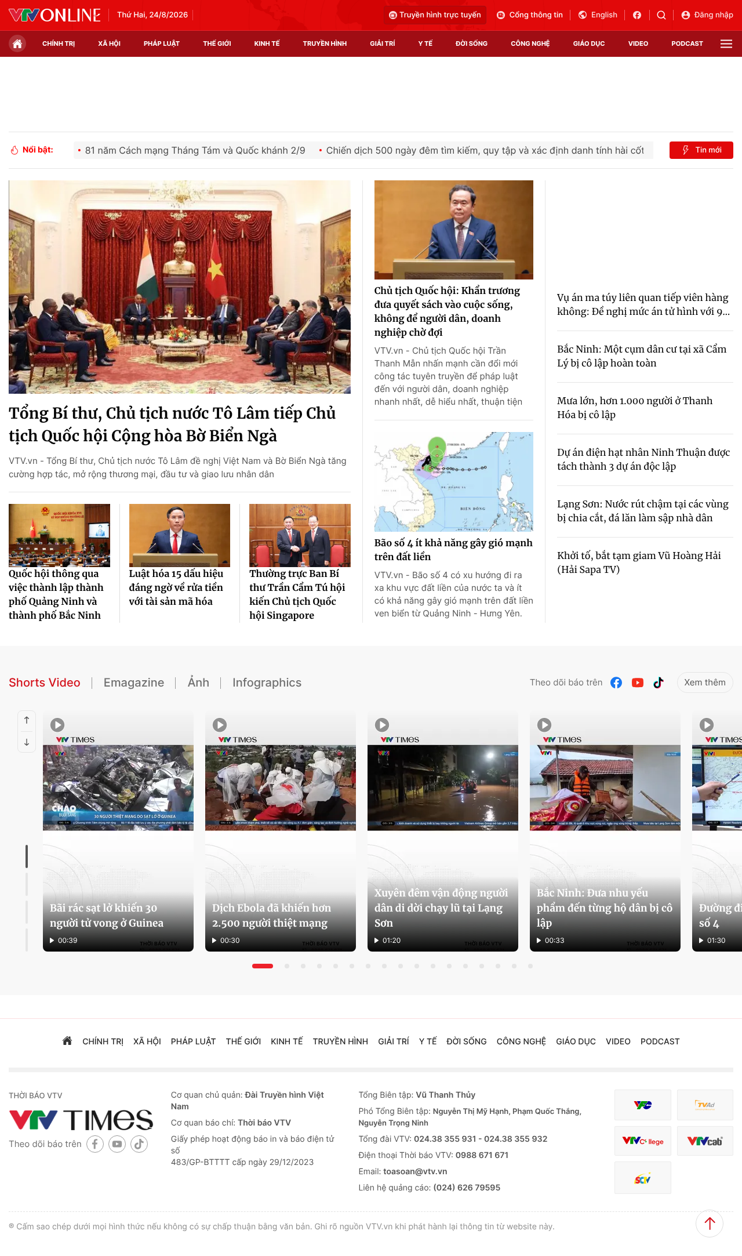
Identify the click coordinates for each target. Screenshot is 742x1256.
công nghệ (530, 43)
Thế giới (217, 43)
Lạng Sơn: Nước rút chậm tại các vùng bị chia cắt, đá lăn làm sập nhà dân (642, 511)
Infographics (266, 682)
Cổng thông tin (536, 15)
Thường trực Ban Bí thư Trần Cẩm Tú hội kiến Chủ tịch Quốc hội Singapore (297, 595)
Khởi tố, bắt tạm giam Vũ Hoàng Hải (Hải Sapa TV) (639, 563)
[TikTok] (658, 683)
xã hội (109, 43)
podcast (687, 43)
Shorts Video (45, 682)
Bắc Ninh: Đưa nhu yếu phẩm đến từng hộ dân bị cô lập (605, 908)
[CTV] (642, 1141)
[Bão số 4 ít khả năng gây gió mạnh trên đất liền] (453, 482)
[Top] (709, 1223)
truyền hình (325, 43)
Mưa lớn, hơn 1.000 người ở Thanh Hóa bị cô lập (634, 408)
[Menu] (726, 44)
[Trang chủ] (17, 43)
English (604, 15)
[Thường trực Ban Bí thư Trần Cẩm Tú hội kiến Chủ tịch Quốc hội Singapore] (300, 535)
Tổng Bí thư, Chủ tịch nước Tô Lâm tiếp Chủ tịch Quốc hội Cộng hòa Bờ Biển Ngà (172, 425)
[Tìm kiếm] (665, 15)
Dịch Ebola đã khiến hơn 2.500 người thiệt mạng (271, 916)
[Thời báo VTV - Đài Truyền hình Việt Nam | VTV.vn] (54, 15)
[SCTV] (642, 1178)
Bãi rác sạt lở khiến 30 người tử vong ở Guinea (106, 916)
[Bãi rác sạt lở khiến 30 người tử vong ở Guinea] (118, 831)
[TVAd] (705, 1105)
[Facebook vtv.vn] (641, 15)
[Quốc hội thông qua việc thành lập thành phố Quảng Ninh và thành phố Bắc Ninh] (59, 535)
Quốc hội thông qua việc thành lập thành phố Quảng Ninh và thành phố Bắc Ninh (56, 595)
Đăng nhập (713, 15)
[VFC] (642, 1105)
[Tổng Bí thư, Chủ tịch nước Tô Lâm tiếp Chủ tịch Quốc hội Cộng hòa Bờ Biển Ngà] (180, 287)
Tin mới (708, 150)
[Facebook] (617, 683)
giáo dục (589, 43)
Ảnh (198, 682)
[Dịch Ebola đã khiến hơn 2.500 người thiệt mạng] (280, 831)
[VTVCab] (705, 1141)
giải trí (382, 43)
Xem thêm (705, 682)
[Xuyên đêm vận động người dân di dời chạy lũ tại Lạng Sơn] (443, 831)
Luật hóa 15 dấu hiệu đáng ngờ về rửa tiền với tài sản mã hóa (176, 588)
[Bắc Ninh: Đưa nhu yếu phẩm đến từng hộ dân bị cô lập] (605, 831)
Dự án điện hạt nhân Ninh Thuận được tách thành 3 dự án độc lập (643, 460)
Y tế (425, 43)
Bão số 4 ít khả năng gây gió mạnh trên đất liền (453, 550)
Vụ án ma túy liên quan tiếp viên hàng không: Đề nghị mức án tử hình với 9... (643, 305)
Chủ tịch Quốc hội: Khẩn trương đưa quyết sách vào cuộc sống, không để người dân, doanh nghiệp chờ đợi (447, 312)
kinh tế (267, 43)
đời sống (472, 43)
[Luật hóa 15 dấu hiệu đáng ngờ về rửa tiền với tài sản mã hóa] (180, 535)
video (638, 43)
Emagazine (134, 682)
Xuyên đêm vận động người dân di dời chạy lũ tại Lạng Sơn (441, 908)
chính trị (58, 43)
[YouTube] (638, 683)
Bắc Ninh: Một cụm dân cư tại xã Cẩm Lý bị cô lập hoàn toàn (641, 356)
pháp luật (162, 43)
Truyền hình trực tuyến (440, 15)
